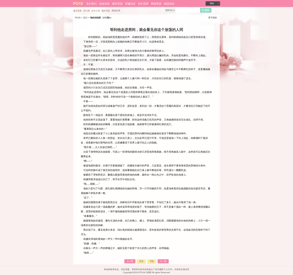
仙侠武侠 (104, 3)
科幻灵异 (143, 3)
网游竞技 (156, 3)
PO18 (77, 17)
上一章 (130, 261)
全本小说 (95, 10)
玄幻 (85, 17)
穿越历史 (130, 3)
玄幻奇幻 (91, 3)
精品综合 (169, 3)
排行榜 (86, 10)
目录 (141, 261)
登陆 (212, 3)
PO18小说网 (145, 272)
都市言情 (117, 3)
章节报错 (212, 17)
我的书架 (105, 10)
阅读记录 (116, 10)
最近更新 (77, 10)
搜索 (206, 10)
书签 (152, 261)
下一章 (163, 261)
